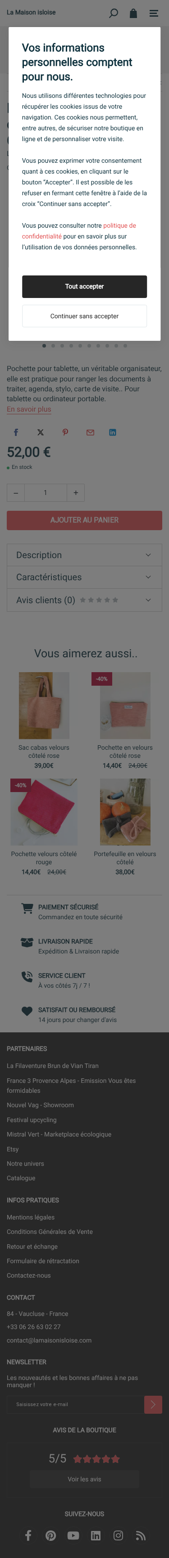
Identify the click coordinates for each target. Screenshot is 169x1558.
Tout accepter (84, 286)
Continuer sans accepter (84, 316)
